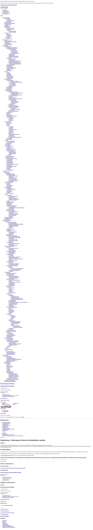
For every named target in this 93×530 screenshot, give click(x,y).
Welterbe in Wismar (14, 51)
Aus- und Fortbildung (15, 323)
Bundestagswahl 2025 (10, 353)
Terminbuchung (3, 501)
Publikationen (9, 70)
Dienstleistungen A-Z (8, 40)
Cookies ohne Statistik (4, 6)
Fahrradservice (9, 204)
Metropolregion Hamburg (13, 57)
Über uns (8, 247)
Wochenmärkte (9, 122)
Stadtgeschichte (13, 100)
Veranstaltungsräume (10, 181)
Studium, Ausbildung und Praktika (13, 340)
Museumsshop (11, 104)
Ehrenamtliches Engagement (12, 166)
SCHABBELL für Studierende (16, 94)
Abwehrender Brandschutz (15, 321)
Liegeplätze (11, 308)
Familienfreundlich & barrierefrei (16, 92)
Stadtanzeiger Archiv (10, 28)
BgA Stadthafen (11, 310)
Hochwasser (9, 34)
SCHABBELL (9, 90)
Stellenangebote (9, 339)
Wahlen (6, 350)
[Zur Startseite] (11, 407)
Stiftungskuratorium (12, 153)
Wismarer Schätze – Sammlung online (15, 98)
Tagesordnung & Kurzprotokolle (14, 237)
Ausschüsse (11, 227)
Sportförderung (11, 135)
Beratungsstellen (12, 252)
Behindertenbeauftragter (13, 245)
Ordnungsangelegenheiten (11, 331)
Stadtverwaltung (7, 272)
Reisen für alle (9, 357)
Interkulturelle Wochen (13, 260)
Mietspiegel (9, 69)
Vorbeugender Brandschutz (15, 322)
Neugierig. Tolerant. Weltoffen (12, 265)
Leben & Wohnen (10, 162)
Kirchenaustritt (11, 289)
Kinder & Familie (10, 163)
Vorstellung (13, 315)
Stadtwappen (9, 148)
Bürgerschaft (7, 221)
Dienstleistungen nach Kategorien (10, 41)
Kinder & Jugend (8, 79)
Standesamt (9, 286)
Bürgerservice (5, 39)
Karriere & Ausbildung (4, 516)
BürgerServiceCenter (10, 279)
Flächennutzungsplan (12, 59)
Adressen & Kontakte (8, 44)
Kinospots (10, 259)
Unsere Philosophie (10, 338)
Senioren (6, 140)
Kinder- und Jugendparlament (14, 243)
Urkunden (10, 291)
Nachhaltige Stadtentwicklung (12, 48)
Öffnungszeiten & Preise (13, 95)
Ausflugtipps (9, 190)
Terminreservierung (8, 43)
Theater (8, 114)
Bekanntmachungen (8, 22)
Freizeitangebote (9, 138)
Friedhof (8, 293)
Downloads (11, 271)
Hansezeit (10, 118)
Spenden (10, 154)
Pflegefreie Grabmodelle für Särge (17, 298)
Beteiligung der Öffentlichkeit (10, 23)
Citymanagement (10, 349)
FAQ (8, 347)
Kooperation (13, 103)
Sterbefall (10, 290)
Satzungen (8, 370)
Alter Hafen (9, 184)
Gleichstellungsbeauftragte (13, 248)
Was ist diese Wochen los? (13, 214)
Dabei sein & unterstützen (13, 107)
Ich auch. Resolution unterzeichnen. (17, 268)
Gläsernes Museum (14, 102)
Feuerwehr (9, 313)
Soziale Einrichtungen (10, 142)
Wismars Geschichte (10, 371)
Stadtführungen (9, 188)
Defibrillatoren (9, 36)
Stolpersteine (11, 255)
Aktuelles (10, 96)
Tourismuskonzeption (8, 218)
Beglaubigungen (12, 284)
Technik (12, 324)
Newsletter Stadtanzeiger (4, 510)
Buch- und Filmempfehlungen (14, 263)
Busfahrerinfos (11, 208)
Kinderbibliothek (12, 83)
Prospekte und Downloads (9, 217)
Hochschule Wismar (10, 76)
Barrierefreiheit (9, 195)
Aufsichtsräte (11, 233)
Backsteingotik (11, 117)
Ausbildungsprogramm (13, 344)
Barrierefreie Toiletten (10, 361)
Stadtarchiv (9, 113)
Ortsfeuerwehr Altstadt (17, 326)
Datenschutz (11, 241)
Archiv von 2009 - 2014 (13, 239)
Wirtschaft (6, 348)
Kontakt (8, 200)
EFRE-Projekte (9, 38)
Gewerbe (8, 332)
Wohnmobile (9, 203)
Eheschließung (11, 287)
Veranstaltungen (9, 167)
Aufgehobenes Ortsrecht (13, 278)
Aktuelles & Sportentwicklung (14, 134)
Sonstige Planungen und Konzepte (15, 63)
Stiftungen (8, 155)
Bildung (6, 71)
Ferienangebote (9, 87)
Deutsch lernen (9, 165)
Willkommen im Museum (13, 91)
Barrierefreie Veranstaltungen (12, 360)
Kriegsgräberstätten (12, 301)
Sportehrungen (11, 133)
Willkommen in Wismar (9, 157)
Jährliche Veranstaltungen (13, 175)
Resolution (11, 267)
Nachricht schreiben (3, 398)
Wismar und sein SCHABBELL (16, 82)
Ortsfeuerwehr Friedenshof (17, 327)
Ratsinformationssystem (11, 229)
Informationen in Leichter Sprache (13, 378)
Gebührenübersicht (12, 292)
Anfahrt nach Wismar (10, 201)
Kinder (10, 288)
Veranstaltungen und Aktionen (14, 270)
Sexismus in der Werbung (13, 257)
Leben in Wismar (5, 45)
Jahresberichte (11, 249)
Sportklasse (11, 128)
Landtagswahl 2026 (10, 351)
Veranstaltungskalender (11, 173)
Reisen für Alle (11, 197)
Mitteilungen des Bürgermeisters (14, 236)
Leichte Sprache (12, 110)
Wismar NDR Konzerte (13, 177)
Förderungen (9, 74)
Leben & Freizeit (7, 121)
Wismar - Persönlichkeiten (11, 149)
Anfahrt (8, 368)
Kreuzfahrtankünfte (12, 178)
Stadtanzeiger (7, 27)
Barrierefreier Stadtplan (13, 374)
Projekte (10, 132)
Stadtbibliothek (9, 139)
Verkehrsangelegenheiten (11, 330)
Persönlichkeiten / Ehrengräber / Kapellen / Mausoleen (18, 302)
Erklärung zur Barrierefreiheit (10, 380)
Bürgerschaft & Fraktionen (11, 222)
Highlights (11, 216)
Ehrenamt (8, 124)
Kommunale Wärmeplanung (14, 56)
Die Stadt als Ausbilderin (13, 341)
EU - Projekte (7, 37)
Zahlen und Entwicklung (13, 303)
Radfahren (8, 144)
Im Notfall (11, 329)
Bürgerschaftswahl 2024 (11, 354)
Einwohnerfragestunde (13, 231)
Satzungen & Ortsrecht (11, 275)
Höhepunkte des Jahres (11, 174)
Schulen (8, 72)
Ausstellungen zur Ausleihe (13, 264)
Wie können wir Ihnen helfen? (5, 417)
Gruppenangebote (12, 206)
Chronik (10, 120)
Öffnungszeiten (9, 366)
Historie (12, 318)
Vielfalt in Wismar (10, 159)
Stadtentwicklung (12, 54)
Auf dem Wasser (10, 191)
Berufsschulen (9, 75)
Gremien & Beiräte (10, 242)
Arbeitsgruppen (11, 232)
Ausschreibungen (8, 18)
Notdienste (9, 369)
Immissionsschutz (10, 66)
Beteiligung (9, 230)
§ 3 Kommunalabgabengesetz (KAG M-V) (7, 455)
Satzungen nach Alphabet (13, 276)
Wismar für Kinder (10, 80)
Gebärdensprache (8, 362)
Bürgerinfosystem (10, 234)
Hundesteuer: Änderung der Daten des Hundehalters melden (13, 435)
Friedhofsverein (11, 306)
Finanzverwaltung (10, 333)
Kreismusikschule (10, 78)
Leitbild (12, 317)
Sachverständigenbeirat (15, 53)
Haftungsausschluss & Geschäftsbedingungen (17, 207)
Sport (8, 125)
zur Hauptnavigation (6, 11)
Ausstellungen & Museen (11, 189)
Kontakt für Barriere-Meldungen (10, 381)
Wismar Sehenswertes (8, 182)
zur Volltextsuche (5, 10)
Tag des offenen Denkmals (13, 179)
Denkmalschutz (9, 65)
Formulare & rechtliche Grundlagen (15, 137)
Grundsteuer (11, 334)
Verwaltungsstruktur (10, 274)
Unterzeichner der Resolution (16, 269)
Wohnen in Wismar (10, 68)
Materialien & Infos (10, 261)
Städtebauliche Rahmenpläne (14, 61)
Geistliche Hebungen (12, 151)
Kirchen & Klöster (10, 185)
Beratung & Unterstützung (11, 251)
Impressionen (9, 186)
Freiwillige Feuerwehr (15, 325)
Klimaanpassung (12, 55)
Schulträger (9, 73)
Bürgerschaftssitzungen (13, 223)
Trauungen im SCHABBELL (14, 106)
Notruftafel (9, 35)
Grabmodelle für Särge (15, 296)
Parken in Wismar (10, 202)
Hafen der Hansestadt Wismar (12, 307)
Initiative (10, 266)
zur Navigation (5, 12)
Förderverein (13, 108)
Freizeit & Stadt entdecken (13, 211)
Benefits (8, 346)
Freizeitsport (11, 126)
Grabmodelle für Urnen (15, 297)
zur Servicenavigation (6, 13)
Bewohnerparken (12, 283)
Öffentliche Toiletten (10, 209)
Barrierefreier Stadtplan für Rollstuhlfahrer (14, 359)
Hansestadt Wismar (7, 386)
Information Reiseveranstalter (12, 205)
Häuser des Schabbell (15, 101)
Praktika (10, 345)
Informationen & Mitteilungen (12, 235)
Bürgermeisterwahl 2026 (11, 352)
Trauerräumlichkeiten (12, 300)
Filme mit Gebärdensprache (13, 111)
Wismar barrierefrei (8, 356)
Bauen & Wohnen (8, 46)
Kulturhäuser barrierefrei (13, 196)
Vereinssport (11, 127)
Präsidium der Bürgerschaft (13, 225)
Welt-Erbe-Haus (14, 50)
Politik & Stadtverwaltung (7, 220)
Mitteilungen (11, 311)
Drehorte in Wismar (10, 193)
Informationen (13, 84)
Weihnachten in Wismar (13, 180)
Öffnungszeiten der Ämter (4, 400)
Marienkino (11, 176)
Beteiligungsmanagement (11, 335)
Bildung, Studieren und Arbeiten (12, 164)
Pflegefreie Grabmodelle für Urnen (17, 299)
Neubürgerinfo (9, 160)
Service (6, 194)
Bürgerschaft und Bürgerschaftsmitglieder (16, 224)
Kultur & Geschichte (8, 89)
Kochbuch (8, 169)
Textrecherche (11, 238)
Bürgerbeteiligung (8, 26)
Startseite (4, 432)
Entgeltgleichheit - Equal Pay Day (15, 256)
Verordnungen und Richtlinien (14, 277)
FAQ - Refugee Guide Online (12, 158)
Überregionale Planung (11, 64)
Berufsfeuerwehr (12, 320)
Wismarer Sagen (12, 86)
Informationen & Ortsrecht (13, 240)
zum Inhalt (4, 9)
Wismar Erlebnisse (8, 187)
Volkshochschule (10, 77)
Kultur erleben (11, 212)
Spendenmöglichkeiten (11, 156)
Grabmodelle (11, 295)
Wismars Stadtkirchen (10, 150)
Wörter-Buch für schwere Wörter (12, 379)
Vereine (8, 123)
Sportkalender (11, 131)
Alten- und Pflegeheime (11, 141)
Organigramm (13, 316)
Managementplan (14, 52)
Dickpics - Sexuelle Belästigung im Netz (16, 258)
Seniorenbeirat (11, 244)
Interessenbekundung (10, 20)
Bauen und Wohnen (10, 285)
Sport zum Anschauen (13, 129)
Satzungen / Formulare (13, 304)
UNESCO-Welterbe (12, 49)
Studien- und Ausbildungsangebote (15, 343)
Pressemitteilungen (8, 24)
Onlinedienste (7, 42)
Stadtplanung (9, 58)
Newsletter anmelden (12, 31)
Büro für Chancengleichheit (9, 246)
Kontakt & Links (12, 136)
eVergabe (8, 19)
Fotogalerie (11, 262)
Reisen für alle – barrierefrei (14, 376)
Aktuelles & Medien (6, 17)
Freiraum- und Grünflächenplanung (15, 62)
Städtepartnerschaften (10, 147)
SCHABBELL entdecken (13, 213)
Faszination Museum (12, 99)
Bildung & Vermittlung (13, 105)
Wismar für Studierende (11, 210)
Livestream (9, 228)
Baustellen (6, 25)
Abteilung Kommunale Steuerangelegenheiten (10, 472)
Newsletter (9, 30)
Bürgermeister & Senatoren (11, 273)
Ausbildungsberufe (12, 342)
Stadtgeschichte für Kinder (13, 81)
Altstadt (8, 183)
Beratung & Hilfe (10, 161)
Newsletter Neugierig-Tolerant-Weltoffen (7, 512)
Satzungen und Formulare (11, 67)
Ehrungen (8, 146)
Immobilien (9, 21)
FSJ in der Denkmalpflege (15, 109)
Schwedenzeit (11, 119)
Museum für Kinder (12, 85)
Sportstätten (11, 130)
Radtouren (8, 192)
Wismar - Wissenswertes (9, 145)
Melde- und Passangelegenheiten (14, 280)
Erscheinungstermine (10, 29)
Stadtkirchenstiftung (12, 152)
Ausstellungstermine (12, 97)
